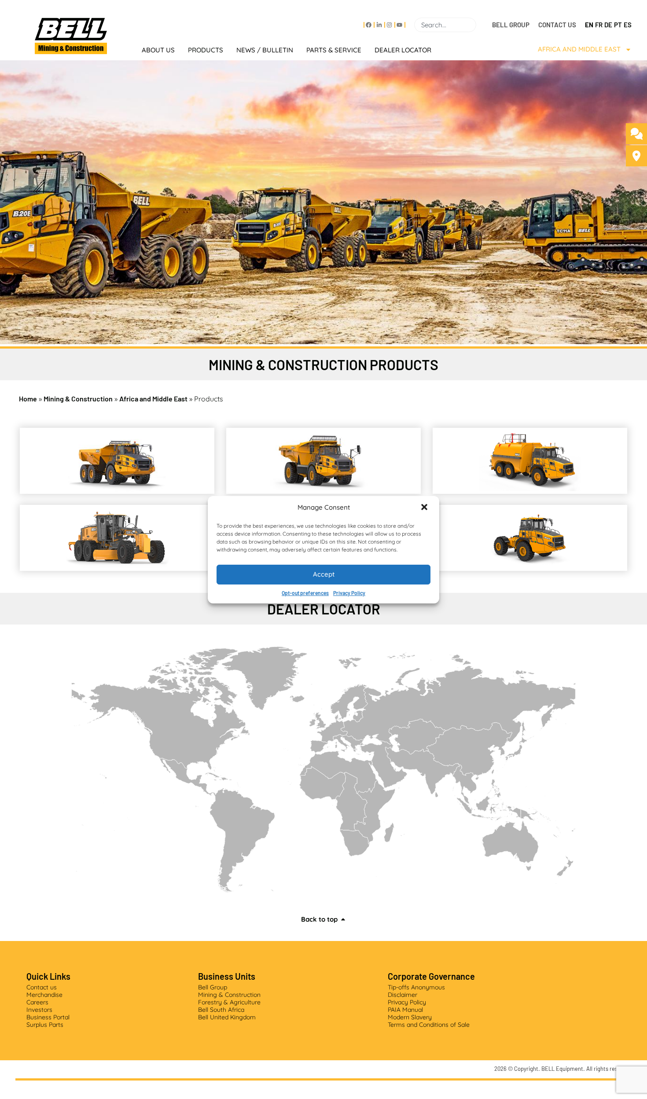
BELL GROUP (510, 25)
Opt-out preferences (305, 593)
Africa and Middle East (579, 49)
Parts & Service (333, 50)
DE (608, 25)
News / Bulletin (264, 50)
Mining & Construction (78, 398)
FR (599, 25)
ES (628, 25)
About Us (158, 50)
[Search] (479, 25)
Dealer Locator (403, 50)
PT (618, 25)
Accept (324, 574)
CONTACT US (557, 25)
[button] (425, 508)
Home (28, 398)
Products (205, 50)
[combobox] (445, 25)
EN (589, 25)
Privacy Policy (349, 593)
